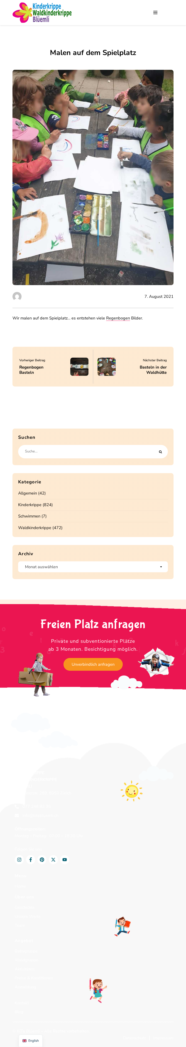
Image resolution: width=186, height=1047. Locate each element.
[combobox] (93, 566)
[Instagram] (19, 859)
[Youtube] (64, 859)
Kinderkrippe (30, 504)
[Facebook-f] (30, 859)
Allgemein (27, 493)
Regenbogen (118, 318)
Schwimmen (29, 516)
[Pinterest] (41, 859)
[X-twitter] (53, 859)
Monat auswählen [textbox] (41, 567)
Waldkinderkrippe (34, 527)
